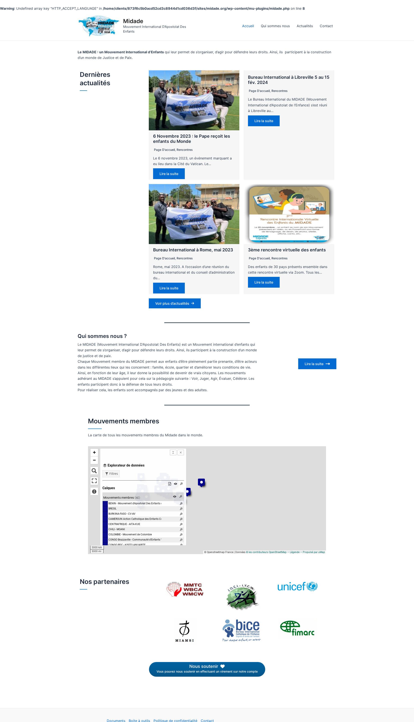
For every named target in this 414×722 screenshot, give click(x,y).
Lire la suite (169, 174)
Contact (326, 26)
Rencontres (185, 149)
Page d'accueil (164, 149)
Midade (133, 21)
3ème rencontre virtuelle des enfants (287, 249)
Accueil (248, 26)
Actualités (305, 26)
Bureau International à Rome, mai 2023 (193, 249)
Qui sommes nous (275, 26)
